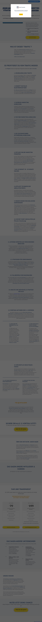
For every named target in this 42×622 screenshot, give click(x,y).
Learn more (21, 14)
